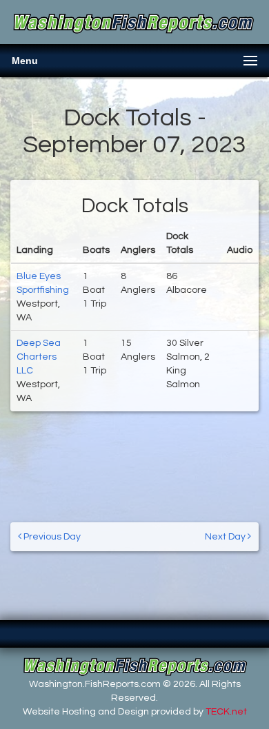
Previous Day (51, 537)
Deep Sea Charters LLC (39, 357)
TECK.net (226, 712)
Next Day (226, 537)
